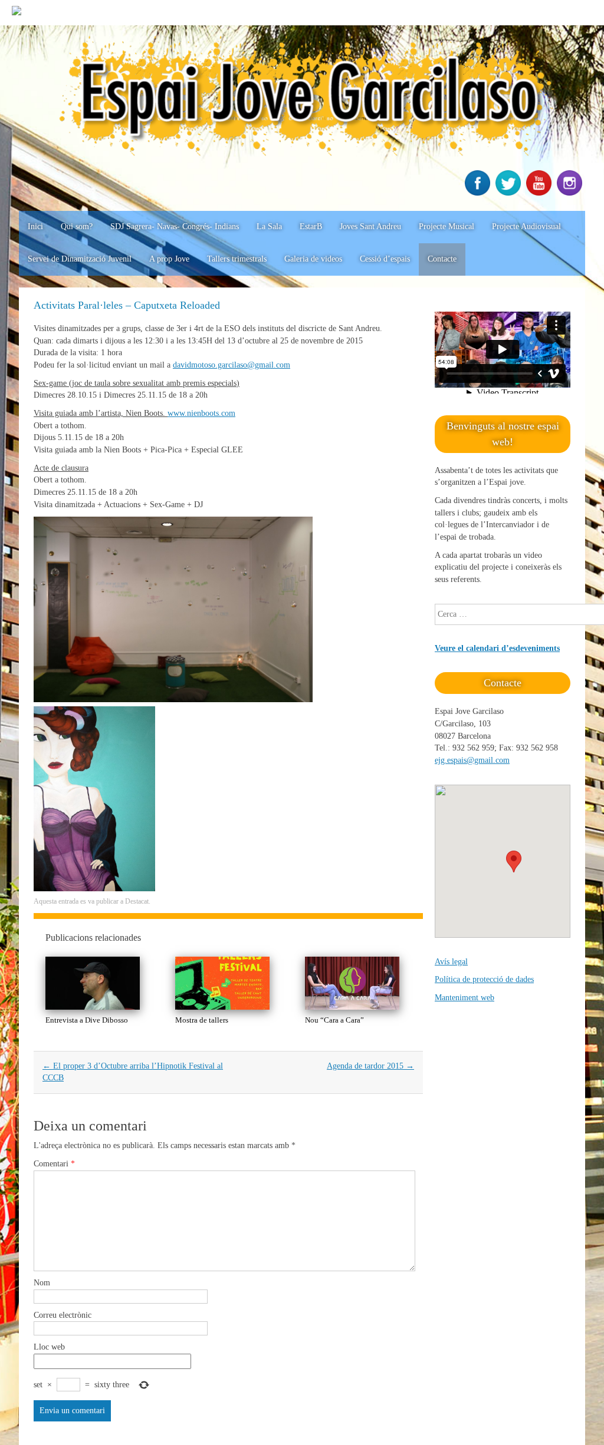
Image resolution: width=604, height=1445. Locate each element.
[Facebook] (479, 193)
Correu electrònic (62, 1315)
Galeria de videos (313, 258)
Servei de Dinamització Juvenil (80, 258)
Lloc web (49, 1347)
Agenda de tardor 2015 (370, 1066)
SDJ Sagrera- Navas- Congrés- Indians (174, 226)
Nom (42, 1282)
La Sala (269, 226)
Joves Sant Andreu (370, 226)
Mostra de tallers (201, 1020)
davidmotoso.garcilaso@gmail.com (231, 365)
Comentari (54, 1163)
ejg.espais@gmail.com (472, 760)
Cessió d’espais (385, 258)
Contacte (442, 258)
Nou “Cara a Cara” (334, 1020)
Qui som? (77, 226)
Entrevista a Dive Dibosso (86, 1020)
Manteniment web (464, 997)
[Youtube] (540, 193)
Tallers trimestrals (237, 258)
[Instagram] (571, 193)
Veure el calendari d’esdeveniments (497, 648)
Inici (35, 226)
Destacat (137, 901)
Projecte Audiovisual (526, 226)
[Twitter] (509, 193)
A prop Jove (169, 258)
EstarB (311, 226)
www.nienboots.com (201, 413)
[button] (513, 861)
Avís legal (451, 961)
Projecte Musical (446, 226)
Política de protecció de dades (484, 979)
